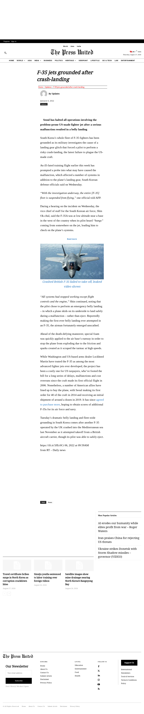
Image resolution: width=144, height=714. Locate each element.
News (50, 502)
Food (77, 672)
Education (79, 665)
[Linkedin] (86, 110)
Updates (48, 87)
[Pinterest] (92, 110)
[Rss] (98, 689)
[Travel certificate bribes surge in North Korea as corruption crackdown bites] (17, 565)
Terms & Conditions (129, 680)
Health (77, 676)
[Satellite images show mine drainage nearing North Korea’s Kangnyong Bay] (79, 565)
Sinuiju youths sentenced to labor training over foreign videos (47, 577)
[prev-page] (4, 594)
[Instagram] (98, 680)
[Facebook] (60, 110)
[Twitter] (98, 671)
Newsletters (125, 673)
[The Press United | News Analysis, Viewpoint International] (72, 53)
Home (40, 87)
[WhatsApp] (79, 110)
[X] (66, 110)
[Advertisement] (72, 19)
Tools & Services (127, 676)
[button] (5, 52)
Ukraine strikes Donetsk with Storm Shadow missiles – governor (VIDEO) (117, 553)
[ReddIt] (73, 110)
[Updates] (44, 93)
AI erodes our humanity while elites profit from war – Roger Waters (118, 527)
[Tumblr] (105, 110)
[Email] (99, 110)
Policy (123, 683)
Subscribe (19, 681)
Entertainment (80, 669)
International (126, 669)
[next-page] (9, 594)
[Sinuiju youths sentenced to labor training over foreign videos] (48, 565)
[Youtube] (98, 684)
